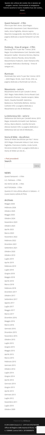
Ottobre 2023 (10, 226)
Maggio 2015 (10, 350)
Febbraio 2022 (10, 240)
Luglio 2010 (9, 405)
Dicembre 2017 (11, 292)
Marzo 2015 (9, 358)
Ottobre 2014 (10, 369)
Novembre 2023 (11, 222)
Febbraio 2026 (10, 207)
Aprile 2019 (9, 262)
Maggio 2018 (10, 277)
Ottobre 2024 (10, 218)
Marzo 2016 (9, 325)
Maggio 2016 (10, 321)
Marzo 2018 (9, 284)
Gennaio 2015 (10, 365)
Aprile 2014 (9, 380)
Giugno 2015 (10, 347)
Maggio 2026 (10, 204)
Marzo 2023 (9, 233)
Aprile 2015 (9, 354)
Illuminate (9, 73)
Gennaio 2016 (10, 328)
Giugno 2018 (10, 273)
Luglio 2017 (9, 306)
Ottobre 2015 (10, 339)
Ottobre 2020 (10, 251)
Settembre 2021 (11, 248)
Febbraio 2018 (10, 288)
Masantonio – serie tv (14, 89)
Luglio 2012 (9, 398)
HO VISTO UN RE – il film (14, 184)
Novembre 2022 (11, 237)
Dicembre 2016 (11, 317)
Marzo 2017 (9, 314)
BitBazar (26, 421)
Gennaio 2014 (10, 383)
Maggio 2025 (10, 215)
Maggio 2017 (10, 310)
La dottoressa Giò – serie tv (17, 116)
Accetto (22, 13)
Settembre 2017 (11, 299)
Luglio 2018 (9, 270)
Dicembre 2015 (11, 332)
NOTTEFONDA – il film (13, 187)
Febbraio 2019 (10, 266)
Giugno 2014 (10, 376)
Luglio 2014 (9, 372)
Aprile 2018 (9, 281)
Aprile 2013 (9, 391)
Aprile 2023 (9, 229)
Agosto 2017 (9, 303)
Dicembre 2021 (11, 244)
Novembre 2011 (11, 402)
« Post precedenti (11, 158)
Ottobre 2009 (10, 409)
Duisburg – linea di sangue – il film (20, 47)
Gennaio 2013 (10, 394)
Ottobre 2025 (10, 211)
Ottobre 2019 (10, 255)
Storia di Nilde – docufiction (17, 137)
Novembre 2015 (11, 336)
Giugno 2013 (10, 387)
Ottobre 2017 (10, 295)
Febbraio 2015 (10, 361)
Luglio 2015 (9, 343)
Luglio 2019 (9, 259)
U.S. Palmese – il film (13, 180)
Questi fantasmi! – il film (15, 23)
